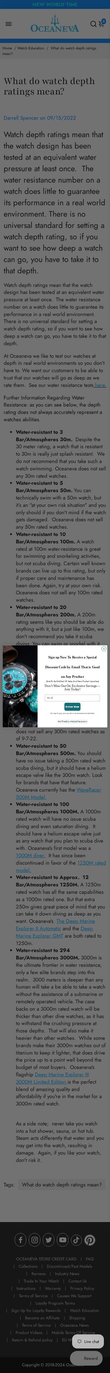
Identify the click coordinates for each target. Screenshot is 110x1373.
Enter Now (72, 707)
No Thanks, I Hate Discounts (72, 721)
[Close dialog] (103, 648)
